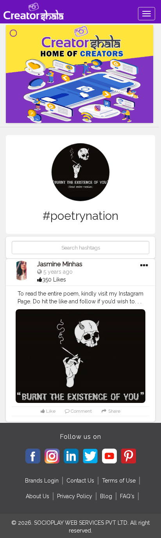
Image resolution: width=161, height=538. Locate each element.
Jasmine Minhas (59, 264)
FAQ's (127, 496)
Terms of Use (119, 480)
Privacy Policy (74, 496)
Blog (106, 496)
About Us (37, 496)
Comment (81, 411)
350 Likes (54, 279)
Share (113, 411)
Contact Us (80, 480)
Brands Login (42, 480)
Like (50, 411)
